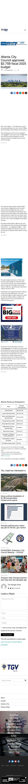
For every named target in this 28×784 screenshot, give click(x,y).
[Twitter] (14, 93)
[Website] (19, 588)
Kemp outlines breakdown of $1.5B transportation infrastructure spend (12, 498)
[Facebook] (11, 93)
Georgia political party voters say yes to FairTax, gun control (13, 526)
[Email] (26, 93)
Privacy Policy (5, 707)
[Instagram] (15, 588)
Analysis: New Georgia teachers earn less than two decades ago (14, 578)
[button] (25, 680)
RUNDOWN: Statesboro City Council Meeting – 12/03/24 (12, 551)
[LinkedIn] (17, 588)
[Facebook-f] (9, 761)
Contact (3, 701)
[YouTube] (11, 588)
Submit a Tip (5, 704)
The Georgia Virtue (9, 70)
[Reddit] (23, 93)
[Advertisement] (14, 13)
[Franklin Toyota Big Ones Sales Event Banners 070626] (11, 312)
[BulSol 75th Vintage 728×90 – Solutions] (14, 43)
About (3, 698)
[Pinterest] (17, 93)
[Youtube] (15, 761)
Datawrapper (6, 455)
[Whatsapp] (20, 93)
